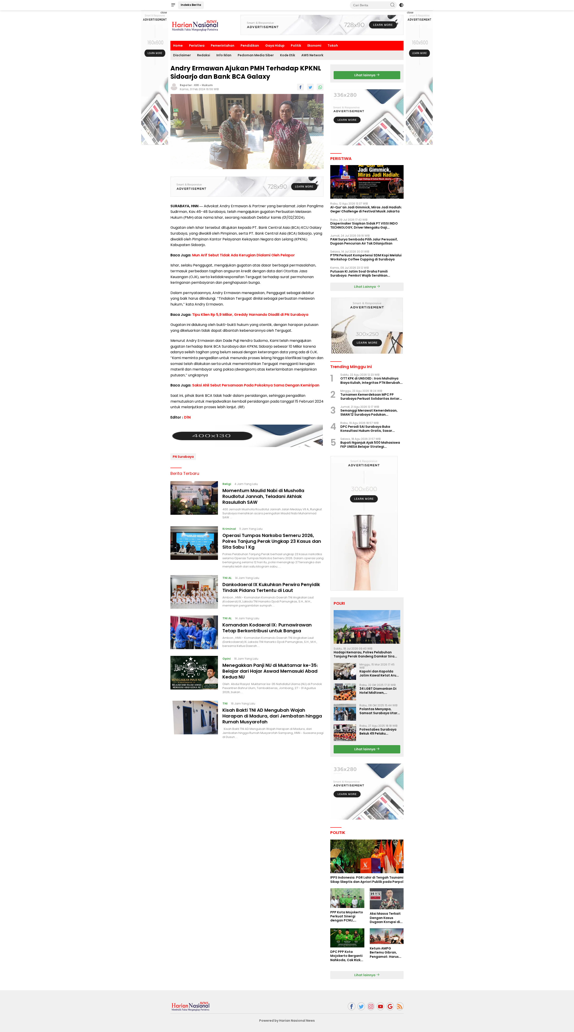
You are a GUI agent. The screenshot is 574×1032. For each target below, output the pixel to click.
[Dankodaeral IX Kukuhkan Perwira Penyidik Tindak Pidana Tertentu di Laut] (194, 592)
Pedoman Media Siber (256, 55)
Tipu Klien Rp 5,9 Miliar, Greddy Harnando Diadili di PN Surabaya (250, 314)
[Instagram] (371, 1006)
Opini (226, 658)
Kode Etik (287, 55)
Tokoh (333, 45)
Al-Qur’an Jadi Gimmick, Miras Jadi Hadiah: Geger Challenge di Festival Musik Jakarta (366, 209)
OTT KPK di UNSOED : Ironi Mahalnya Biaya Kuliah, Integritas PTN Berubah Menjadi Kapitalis (370, 380)
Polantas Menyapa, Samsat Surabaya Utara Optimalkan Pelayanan (379, 711)
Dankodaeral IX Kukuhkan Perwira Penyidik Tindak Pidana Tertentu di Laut (271, 587)
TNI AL (227, 578)
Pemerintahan (222, 45)
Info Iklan (223, 55)
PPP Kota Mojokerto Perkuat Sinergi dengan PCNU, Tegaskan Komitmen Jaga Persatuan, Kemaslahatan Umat (346, 916)
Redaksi (203, 55)
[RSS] (400, 1006)
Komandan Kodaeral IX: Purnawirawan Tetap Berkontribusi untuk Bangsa (267, 628)
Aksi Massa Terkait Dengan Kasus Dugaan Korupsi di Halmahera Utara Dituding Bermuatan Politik (386, 918)
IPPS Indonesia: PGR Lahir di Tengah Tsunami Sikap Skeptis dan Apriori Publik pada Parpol (366, 879)
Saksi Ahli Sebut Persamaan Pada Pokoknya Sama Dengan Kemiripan (255, 385)
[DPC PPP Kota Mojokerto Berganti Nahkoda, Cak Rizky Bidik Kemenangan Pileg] (347, 937)
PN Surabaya (183, 456)
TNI (225, 703)
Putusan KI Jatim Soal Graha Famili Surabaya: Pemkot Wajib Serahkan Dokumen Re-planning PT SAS (359, 273)
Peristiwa (196, 45)
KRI (196, 85)
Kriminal (229, 529)
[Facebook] (351, 1006)
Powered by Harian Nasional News (287, 1020)
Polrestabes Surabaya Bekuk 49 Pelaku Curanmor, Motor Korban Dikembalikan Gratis (377, 731)
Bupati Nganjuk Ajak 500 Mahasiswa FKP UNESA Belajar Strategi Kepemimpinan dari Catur (370, 445)
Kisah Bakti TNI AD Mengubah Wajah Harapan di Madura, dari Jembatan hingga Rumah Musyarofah (272, 716)
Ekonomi (314, 45)
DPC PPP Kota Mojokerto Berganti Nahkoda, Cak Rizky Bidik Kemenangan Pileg (346, 956)
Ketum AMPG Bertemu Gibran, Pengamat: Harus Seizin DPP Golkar (384, 952)
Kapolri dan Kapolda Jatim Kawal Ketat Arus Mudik (378, 673)
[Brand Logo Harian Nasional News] (195, 25)
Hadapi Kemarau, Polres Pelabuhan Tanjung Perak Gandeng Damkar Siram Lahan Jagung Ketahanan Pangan (366, 654)
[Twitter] (361, 1006)
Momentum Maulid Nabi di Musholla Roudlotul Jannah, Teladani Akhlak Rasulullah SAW (263, 496)
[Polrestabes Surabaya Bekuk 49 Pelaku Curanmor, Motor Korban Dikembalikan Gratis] (345, 732)
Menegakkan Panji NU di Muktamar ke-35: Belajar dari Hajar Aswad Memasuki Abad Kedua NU (270, 671)
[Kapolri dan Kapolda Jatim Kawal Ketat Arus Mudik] (345, 671)
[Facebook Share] (300, 86)
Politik (296, 45)
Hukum (207, 85)
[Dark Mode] (401, 5)
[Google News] (390, 1006)
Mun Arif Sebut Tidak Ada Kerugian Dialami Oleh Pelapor (243, 254)
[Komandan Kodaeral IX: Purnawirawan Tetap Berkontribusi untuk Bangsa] (194, 632)
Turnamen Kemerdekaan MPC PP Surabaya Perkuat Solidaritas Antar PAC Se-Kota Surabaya (369, 397)
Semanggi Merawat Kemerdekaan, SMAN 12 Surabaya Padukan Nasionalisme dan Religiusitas (369, 412)
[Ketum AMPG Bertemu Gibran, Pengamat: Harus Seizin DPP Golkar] (387, 936)
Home (178, 45)
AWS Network (312, 55)
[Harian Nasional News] (190, 1006)
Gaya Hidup (275, 45)
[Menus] (173, 5)
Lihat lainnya (365, 75)
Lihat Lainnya (365, 286)
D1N (187, 417)
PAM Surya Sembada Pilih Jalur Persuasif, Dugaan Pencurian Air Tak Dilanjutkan (364, 241)
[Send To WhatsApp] (320, 86)
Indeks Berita (191, 5)
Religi (226, 484)
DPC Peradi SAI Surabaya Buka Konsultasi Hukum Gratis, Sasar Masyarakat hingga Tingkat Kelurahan (366, 429)
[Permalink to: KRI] (174, 86)
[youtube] (380, 1006)
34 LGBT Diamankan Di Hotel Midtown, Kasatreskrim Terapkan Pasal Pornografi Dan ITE (379, 691)
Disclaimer (182, 55)
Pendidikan (250, 45)
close (164, 12)
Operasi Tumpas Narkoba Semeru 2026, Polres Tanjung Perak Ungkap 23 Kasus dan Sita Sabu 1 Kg (271, 541)
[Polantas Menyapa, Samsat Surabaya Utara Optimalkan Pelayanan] (345, 712)
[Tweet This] (310, 86)
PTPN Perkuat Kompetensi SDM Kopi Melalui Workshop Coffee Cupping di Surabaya (366, 257)
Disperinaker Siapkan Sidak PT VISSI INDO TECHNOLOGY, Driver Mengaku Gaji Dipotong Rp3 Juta (364, 225)
